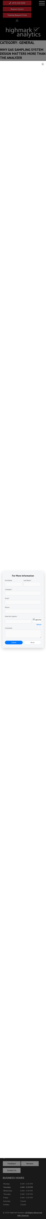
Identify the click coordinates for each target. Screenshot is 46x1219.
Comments (8, 628)
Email (7, 598)
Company (8, 589)
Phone (7, 607)
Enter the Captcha (11, 616)
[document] (23, 609)
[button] (43, 64)
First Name (8, 580)
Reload (39, 624)
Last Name (28, 580)
